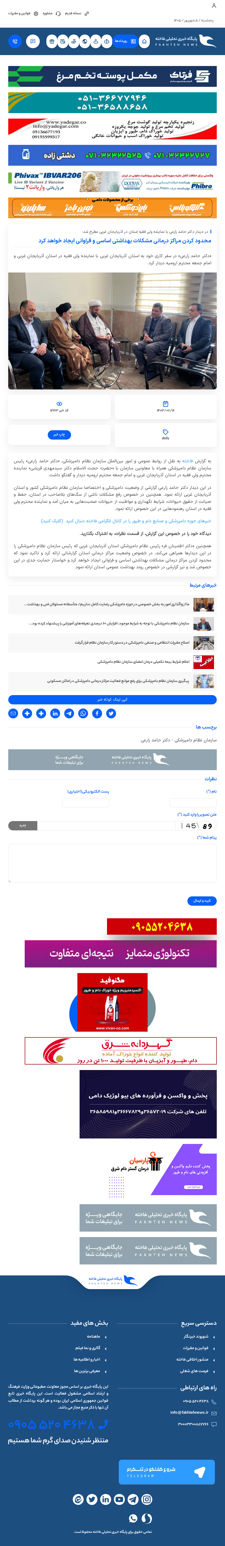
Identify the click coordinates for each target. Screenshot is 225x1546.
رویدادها (121, 41)
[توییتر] (92, 1499)
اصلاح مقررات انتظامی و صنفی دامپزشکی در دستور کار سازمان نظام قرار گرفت (132, 643)
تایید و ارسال (202, 901)
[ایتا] (78, 1499)
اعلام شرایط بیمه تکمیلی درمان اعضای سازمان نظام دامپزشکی (143, 662)
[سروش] (147, 1518)
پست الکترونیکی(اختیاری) (88, 792)
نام (211, 792)
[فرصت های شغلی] (51, 41)
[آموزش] (106, 41)
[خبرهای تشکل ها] (73, 41)
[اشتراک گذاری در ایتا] (41, 713)
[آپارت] (119, 1499)
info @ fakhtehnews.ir (189, 1413)
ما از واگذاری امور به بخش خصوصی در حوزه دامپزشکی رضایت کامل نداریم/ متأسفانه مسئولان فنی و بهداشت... (106, 604)
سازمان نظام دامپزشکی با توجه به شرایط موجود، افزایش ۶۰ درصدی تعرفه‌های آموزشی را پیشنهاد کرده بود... (109, 624)
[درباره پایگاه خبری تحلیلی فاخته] (33, 41)
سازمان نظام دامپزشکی (195, 740)
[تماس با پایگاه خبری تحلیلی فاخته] (15, 41)
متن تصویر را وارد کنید (197, 815)
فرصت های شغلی (194, 1371)
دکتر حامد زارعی (155, 740)
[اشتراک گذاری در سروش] (27, 713)
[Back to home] (185, 41)
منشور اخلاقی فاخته (192, 1360)
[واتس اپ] (133, 1518)
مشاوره (48, 13)
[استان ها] (95, 41)
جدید (22, 825)
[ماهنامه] (62, 41)
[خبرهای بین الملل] (84, 41)
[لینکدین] (106, 1499)
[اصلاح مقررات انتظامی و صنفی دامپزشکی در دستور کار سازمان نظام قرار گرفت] (203, 643)
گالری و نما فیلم (87, 1348)
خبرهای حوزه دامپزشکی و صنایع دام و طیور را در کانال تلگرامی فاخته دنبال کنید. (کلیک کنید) (126, 521)
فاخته (187, 461)
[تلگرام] (166, 1472)
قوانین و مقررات (19, 13)
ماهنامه (93, 1337)
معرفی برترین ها (87, 1371)
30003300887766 (193, 1424)
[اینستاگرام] (147, 1499)
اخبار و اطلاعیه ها (87, 1360)
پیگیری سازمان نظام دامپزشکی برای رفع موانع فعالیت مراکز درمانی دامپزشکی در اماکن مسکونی (118, 681)
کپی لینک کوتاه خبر (112, 699)
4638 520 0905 (196, 1401)
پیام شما (207, 838)
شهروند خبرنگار (196, 1337)
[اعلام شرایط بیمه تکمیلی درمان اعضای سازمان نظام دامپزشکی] (203, 662)
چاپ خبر (59, 435)
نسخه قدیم (73, 13)
